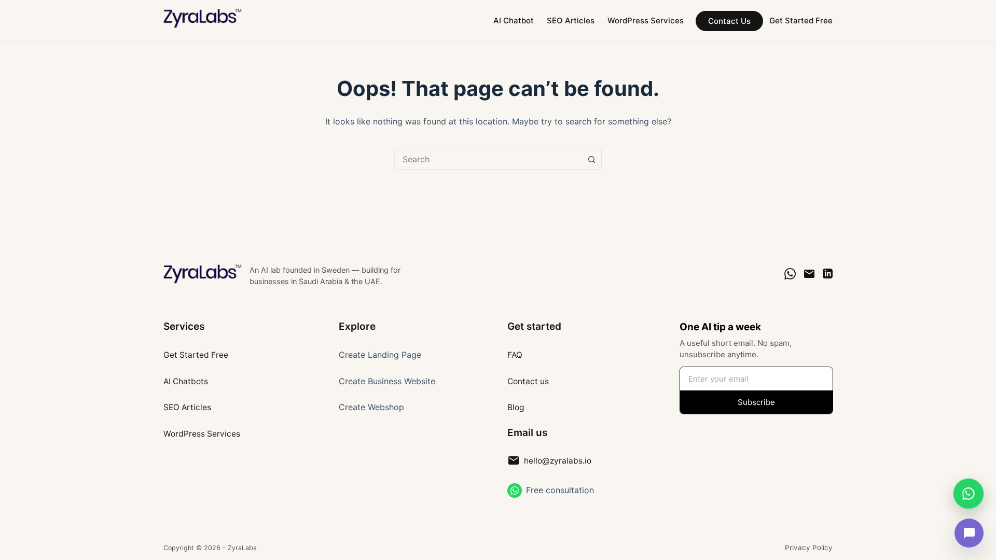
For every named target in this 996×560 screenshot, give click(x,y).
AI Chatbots (185, 381)
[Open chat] (969, 533)
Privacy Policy (809, 547)
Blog (515, 407)
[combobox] (488, 159)
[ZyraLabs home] (203, 273)
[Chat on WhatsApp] (790, 273)
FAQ (514, 355)
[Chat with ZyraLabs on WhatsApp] (968, 492)
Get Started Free (801, 20)
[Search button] (591, 159)
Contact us (528, 381)
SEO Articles (570, 20)
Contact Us (729, 21)
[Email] (809, 274)
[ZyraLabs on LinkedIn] (828, 273)
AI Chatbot (513, 20)
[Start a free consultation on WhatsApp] (514, 490)
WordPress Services (645, 20)
